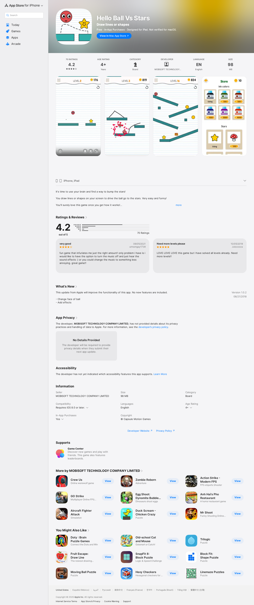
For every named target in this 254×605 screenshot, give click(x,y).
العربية (95, 590)
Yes (58, 419)
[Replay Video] (60, 151)
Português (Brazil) (164, 590)
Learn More (160, 374)
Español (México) (81, 590)
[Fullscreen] (96, 151)
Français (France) (135, 590)
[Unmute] (91, 151)
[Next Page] (250, 126)
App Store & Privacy (90, 601)
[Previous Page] (52, 126)
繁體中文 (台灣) (198, 590)
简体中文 (119, 590)
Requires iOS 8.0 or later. (70, 407)
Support (127, 601)
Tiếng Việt (182, 590)
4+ (187, 407)
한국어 (149, 590)
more (179, 204)
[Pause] (85, 151)
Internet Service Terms (66, 601)
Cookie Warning (111, 601)
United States (62, 590)
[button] (24, 25)
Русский (106, 590)
